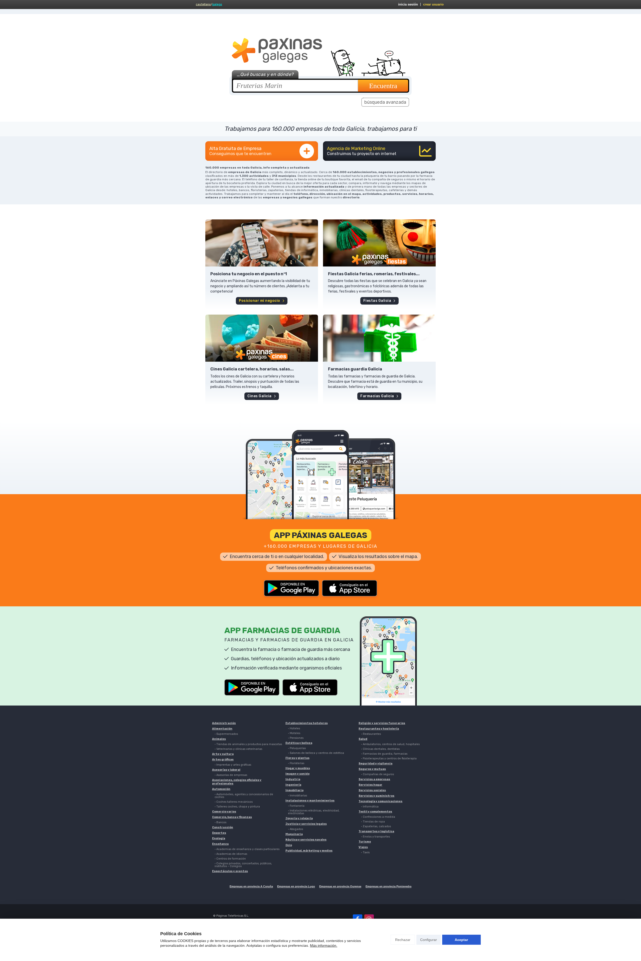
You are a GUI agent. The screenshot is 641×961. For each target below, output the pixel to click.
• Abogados (295, 829)
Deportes (219, 833)
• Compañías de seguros (377, 774)
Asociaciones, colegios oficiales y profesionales (236, 781)
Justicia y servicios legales (306, 824)
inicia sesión (408, 4)
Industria (292, 779)
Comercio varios (224, 811)
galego (217, 4)
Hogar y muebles (297, 768)
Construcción (222, 827)
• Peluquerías (297, 748)
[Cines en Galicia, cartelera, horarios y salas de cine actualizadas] (261, 338)
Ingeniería (293, 784)
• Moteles (294, 733)
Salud (363, 739)
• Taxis (365, 852)
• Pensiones (295, 738)
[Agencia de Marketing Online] (379, 151)
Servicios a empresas (374, 779)
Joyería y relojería (299, 818)
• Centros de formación (230, 858)
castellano (203, 4)
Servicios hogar (370, 784)
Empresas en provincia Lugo (296, 886)
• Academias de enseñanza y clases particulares (247, 849)
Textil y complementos (375, 811)
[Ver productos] (261, 242)
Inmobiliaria (294, 790)
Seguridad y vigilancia (375, 763)
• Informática (370, 806)
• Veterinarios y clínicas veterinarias (238, 749)
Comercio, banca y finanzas (232, 817)
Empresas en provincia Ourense (340, 886)
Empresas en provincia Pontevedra (388, 886)
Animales (219, 739)
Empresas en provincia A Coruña (251, 886)
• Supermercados (226, 734)
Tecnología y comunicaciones (380, 801)
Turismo (365, 841)
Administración (224, 723)
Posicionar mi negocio (259, 301)
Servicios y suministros (376, 795)
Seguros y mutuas (372, 769)
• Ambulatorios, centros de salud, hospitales (390, 744)
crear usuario (433, 4)
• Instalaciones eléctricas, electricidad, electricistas (314, 812)
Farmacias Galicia (377, 396)
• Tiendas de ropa (373, 821)
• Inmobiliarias (297, 795)
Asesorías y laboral (226, 769)
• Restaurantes (371, 734)
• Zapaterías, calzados (376, 826)
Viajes (363, 847)
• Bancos (220, 822)
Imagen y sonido (297, 773)
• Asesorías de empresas (231, 775)
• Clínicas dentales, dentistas (380, 749)
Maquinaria (294, 834)
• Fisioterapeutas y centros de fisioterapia (389, 758)
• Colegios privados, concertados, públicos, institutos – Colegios (243, 865)
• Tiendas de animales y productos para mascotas (248, 744)
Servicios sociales (372, 790)
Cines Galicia (259, 396)
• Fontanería (296, 805)
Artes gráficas (223, 759)
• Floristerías (296, 763)
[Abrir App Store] (349, 588)
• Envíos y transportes (375, 836)
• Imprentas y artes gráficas (233, 764)
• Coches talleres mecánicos (234, 801)
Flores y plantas (297, 758)
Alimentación (222, 728)
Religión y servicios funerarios (382, 723)
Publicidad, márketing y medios (309, 850)
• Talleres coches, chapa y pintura (237, 806)
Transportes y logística (376, 831)
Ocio (288, 845)
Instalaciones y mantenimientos (310, 800)
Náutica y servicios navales (306, 839)
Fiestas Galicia (377, 301)
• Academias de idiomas (231, 854)
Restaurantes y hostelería (379, 728)
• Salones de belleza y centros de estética (316, 753)
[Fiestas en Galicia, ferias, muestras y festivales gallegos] (379, 242)
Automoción (221, 789)
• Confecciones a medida (378, 816)
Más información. (323, 945)
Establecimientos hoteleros (306, 723)
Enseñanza (220, 844)
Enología (218, 838)
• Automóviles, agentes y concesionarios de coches (244, 796)
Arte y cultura (223, 754)
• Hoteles (294, 728)
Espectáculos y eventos (230, 871)
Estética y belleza (298, 743)
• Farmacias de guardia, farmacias (384, 753)
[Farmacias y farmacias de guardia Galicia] (379, 338)
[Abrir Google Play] (291, 588)
